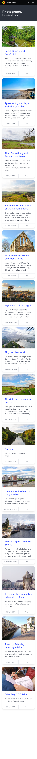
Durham (9, 449)
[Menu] (33, 2)
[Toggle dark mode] (28, 2)
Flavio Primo (11, 3)
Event (26, 707)
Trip (26, 73)
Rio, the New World (15, 352)
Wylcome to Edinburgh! (18, 305)
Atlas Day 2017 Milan (16, 694)
